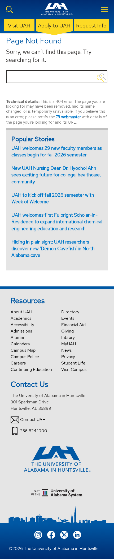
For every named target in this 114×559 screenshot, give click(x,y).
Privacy (68, 356)
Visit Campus (73, 369)
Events (67, 318)
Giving (67, 331)
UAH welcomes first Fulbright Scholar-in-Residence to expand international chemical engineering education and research (56, 221)
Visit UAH (19, 25)
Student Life (73, 363)
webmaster (71, 116)
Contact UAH (33, 419)
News (66, 350)
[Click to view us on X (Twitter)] (64, 534)
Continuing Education (31, 369)
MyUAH (68, 344)
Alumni (17, 337)
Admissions (21, 331)
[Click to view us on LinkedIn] (77, 534)
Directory (70, 312)
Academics (21, 318)
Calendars (20, 344)
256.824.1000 (33, 431)
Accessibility (22, 324)
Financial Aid (73, 324)
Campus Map (23, 350)
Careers (18, 363)
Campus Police (25, 356)
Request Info (91, 25)
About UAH (21, 312)
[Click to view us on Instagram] (38, 534)
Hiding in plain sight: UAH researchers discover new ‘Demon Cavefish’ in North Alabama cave (53, 248)
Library (68, 337)
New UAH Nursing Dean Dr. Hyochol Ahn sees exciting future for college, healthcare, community (56, 174)
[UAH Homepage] (57, 12)
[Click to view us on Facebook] (51, 534)
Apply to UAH (54, 25)
